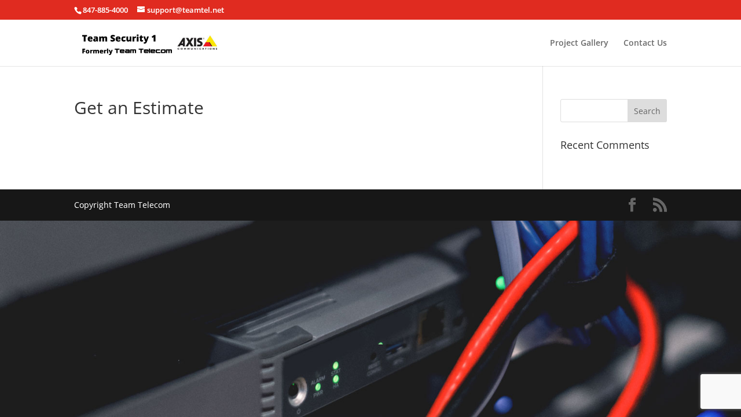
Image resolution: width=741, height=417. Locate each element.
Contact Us (645, 43)
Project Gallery (579, 43)
